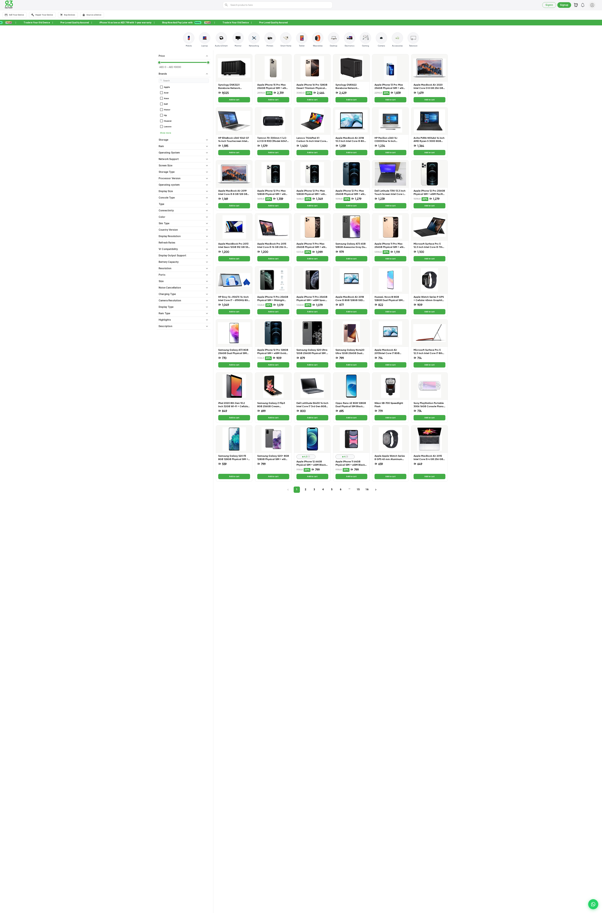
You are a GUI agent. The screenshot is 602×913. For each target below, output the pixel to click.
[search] (226, 5)
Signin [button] (549, 4)
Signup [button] (564, 4)
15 (358, 489)
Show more (165, 133)
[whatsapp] (593, 904)
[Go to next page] (376, 490)
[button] (184, 56)
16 (366, 489)
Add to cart (234, 100)
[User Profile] (592, 5)
